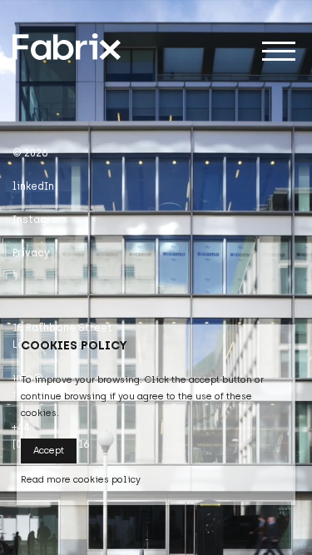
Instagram (39, 219)
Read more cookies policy (81, 479)
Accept (48, 450)
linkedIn (33, 186)
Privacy (31, 253)
